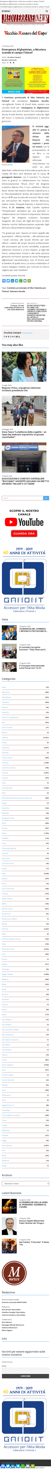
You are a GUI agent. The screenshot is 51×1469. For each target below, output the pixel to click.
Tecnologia (6, 1110)
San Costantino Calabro (10, 1030)
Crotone (5, 778)
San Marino (6, 1045)
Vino (3, 1150)
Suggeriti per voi (8, 1105)
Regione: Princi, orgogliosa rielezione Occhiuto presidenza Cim (21, 389)
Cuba (4, 783)
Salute (4, 1014)
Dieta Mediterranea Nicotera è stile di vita (17, 798)
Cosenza (5, 763)
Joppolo (5, 878)
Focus (4, 843)
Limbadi (5, 894)
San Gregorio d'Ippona (10, 1040)
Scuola (4, 1060)
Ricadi (4, 984)
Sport (4, 1090)
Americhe (5, 712)
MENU (7, 11)
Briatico (4, 732)
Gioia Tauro (6, 858)
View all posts (27, 333)
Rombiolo (5, 999)
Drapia (4, 803)
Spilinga (5, 1085)
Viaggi (4, 1140)
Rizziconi (5, 994)
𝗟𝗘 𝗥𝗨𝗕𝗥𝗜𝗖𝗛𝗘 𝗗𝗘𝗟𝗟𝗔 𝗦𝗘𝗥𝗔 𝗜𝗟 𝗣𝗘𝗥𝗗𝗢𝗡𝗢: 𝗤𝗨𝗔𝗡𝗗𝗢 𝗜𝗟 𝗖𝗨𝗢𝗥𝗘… (33, 1204)
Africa (4, 687)
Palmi (4, 934)
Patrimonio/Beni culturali (11, 939)
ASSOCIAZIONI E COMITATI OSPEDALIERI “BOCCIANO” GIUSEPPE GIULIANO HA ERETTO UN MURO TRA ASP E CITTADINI (25, 481)
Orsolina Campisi (14, 57)
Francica (5, 853)
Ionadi (4, 868)
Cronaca (5, 773)
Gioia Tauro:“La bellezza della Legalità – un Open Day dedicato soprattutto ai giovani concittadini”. (24, 434)
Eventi (4, 833)
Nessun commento (9, 60)
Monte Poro (6, 914)
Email (4, 1366)
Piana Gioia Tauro (8, 949)
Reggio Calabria (7, 974)
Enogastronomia (8, 818)
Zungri (4, 1165)
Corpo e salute (7, 758)
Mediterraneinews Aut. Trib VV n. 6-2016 (16, 1463)
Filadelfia (5, 838)
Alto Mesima (6, 697)
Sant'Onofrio (6, 1050)
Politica (4, 964)
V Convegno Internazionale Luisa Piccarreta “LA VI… (32, 667)
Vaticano (5, 1135)
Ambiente (5, 702)
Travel (4, 1120)
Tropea (4, 1125)
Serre (4, 1070)
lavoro (4, 883)
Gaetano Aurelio (17, 291)
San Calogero (7, 1019)
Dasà (3, 793)
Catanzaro (5, 747)
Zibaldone (5, 1160)
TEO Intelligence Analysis (11, 1115)
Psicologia (5, 969)
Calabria (5, 737)
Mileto (4, 904)
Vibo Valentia (7, 1145)
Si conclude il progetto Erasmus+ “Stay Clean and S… (33, 648)
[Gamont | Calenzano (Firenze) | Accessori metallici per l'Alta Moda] (24, 579)
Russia (4, 1009)
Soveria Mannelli (8, 1080)
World (4, 1155)
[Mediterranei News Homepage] (14, 1273)
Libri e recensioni (8, 888)
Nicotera (5, 929)
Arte (3, 722)
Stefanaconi (6, 1095)
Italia (3, 873)
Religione (5, 979)
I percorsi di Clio (7, 863)
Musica (4, 924)
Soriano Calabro (8, 1075)
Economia (5, 808)
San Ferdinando (7, 1035)
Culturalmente (7, 788)
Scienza (4, 1055)
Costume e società (8, 768)
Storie (4, 1100)
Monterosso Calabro (9, 919)
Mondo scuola (7, 909)
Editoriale (5, 813)
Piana (4, 944)
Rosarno (5, 1004)
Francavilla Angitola (9, 848)
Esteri (4, 823)
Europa (4, 828)
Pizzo (4, 954)
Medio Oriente (7, 899)
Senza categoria (7, 1065)
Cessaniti (5, 753)
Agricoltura (6, 692)
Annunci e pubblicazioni (10, 717)
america (5, 707)
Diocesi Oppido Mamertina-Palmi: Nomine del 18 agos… (32, 1222)
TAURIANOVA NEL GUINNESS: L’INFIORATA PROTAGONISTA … (33, 630)
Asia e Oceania (7, 727)
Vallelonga (5, 1130)
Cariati (4, 742)
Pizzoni (4, 959)
